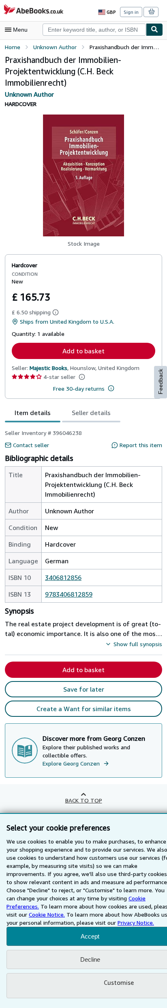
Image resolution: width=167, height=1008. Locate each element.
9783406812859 (68, 594)
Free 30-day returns (79, 388)
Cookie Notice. (47, 914)
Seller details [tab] (91, 413)
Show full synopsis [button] (137, 643)
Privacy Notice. (136, 922)
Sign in (131, 12)
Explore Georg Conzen (71, 763)
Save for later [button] (83, 689)
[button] (83, 175)
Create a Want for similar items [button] (83, 709)
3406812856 (63, 577)
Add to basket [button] (83, 351)
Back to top (83, 800)
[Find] (154, 30)
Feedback (160, 381)
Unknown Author (29, 94)
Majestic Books (48, 367)
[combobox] (94, 30)
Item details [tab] (33, 413)
